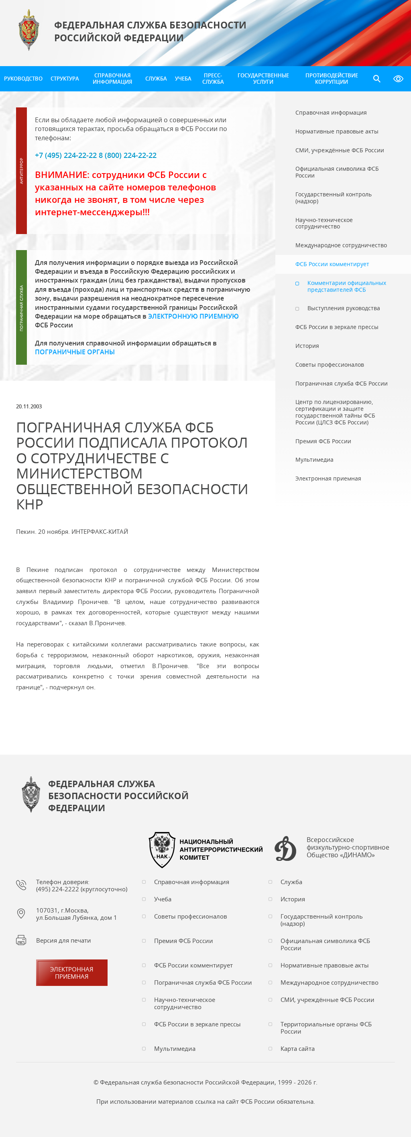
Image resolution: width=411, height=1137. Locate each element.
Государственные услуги (263, 78)
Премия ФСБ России (183, 941)
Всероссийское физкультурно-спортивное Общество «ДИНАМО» (348, 847)
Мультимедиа (174, 1048)
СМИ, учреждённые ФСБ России (327, 1000)
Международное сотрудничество (329, 982)
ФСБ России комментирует (193, 965)
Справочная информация (112, 78)
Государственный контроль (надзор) (322, 919)
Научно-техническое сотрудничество (184, 1003)
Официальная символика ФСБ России (325, 944)
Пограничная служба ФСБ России (203, 982)
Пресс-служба (213, 78)
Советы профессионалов (190, 916)
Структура (65, 78)
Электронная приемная (72, 972)
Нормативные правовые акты (325, 965)
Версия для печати (63, 940)
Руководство (23, 78)
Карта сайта (298, 1048)
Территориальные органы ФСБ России (326, 1027)
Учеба (183, 78)
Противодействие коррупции (331, 78)
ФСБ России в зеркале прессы (197, 1024)
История (293, 899)
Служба (156, 78)
